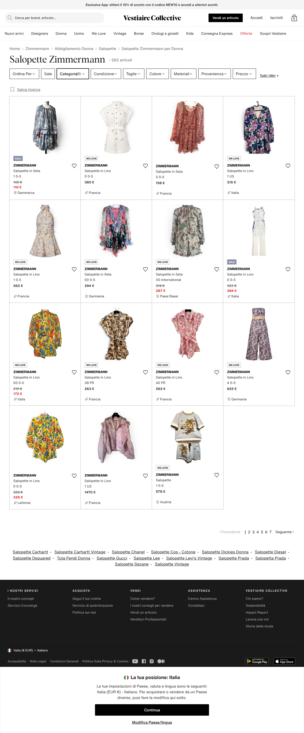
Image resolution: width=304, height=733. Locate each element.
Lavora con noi (257, 619)
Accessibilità (17, 661)
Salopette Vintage (172, 564)
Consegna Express (217, 33)
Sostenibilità (255, 605)
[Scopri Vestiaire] (290, 33)
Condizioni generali (64, 661)
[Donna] (70, 33)
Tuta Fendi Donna (73, 558)
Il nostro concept (21, 598)
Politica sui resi (84, 612)
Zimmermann (37, 48)
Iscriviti (276, 17)
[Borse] (147, 33)
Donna (61, 33)
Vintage (119, 33)
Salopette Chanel (128, 552)
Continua (152, 710)
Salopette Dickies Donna (225, 552)
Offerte (246, 33)
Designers (39, 33)
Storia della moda (259, 626)
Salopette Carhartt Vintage (79, 552)
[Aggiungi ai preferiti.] (74, 166)
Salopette (107, 48)
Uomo (79, 33)
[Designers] (52, 33)
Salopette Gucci (112, 558)
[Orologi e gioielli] (182, 33)
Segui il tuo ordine (86, 598)
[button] (294, 18)
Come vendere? (142, 598)
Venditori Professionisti (148, 619)
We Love (99, 33)
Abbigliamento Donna (74, 48)
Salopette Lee (146, 558)
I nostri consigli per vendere (151, 605)
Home (15, 48)
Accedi (256, 17)
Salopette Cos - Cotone (173, 552)
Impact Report (257, 612)
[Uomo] (88, 33)
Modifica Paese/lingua (152, 722)
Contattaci (196, 605)
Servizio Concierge (22, 605)
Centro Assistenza (202, 598)
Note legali (38, 661)
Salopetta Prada (270, 558)
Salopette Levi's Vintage (189, 558)
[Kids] (197, 33)
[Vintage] (130, 33)
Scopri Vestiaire (273, 33)
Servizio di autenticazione (92, 605)
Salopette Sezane (132, 564)
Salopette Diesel (270, 552)
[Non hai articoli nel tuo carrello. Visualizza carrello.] (294, 18)
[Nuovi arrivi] (27, 33)
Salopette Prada (233, 558)
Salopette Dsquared (32, 558)
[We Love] (109, 33)
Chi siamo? (254, 598)
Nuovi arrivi (14, 33)
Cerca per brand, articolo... (35, 17)
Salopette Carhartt (30, 552)
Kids (190, 33)
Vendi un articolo (226, 17)
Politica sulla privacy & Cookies (105, 661)
